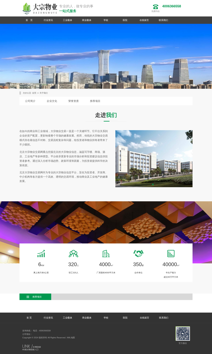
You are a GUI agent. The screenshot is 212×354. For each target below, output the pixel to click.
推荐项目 (95, 101)
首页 (34, 93)
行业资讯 (48, 20)
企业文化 (52, 101)
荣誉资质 (73, 101)
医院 (125, 20)
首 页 (29, 20)
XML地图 (71, 337)
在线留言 (144, 20)
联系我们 (163, 20)
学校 (106, 20)
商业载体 (86, 20)
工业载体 (67, 20)
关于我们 (44, 93)
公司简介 (30, 101)
